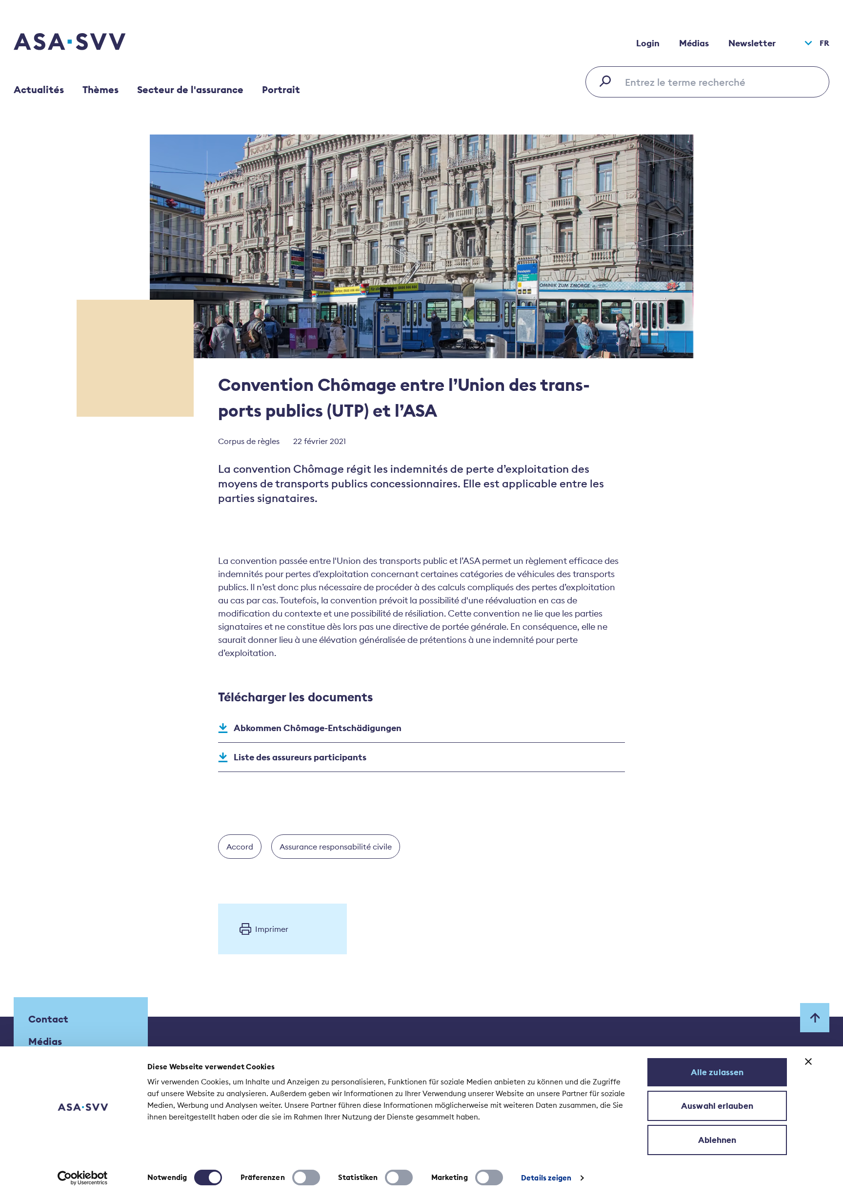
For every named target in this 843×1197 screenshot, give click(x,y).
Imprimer (271, 929)
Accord (239, 846)
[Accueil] (87, 43)
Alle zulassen (717, 1072)
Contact (48, 1019)
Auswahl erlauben (717, 1105)
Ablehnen (717, 1140)
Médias (694, 43)
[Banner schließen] (808, 1061)
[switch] (306, 1177)
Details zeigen (546, 1177)
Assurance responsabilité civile (336, 846)
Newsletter (752, 43)
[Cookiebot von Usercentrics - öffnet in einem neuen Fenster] (82, 1178)
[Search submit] (608, 81)
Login (648, 43)
